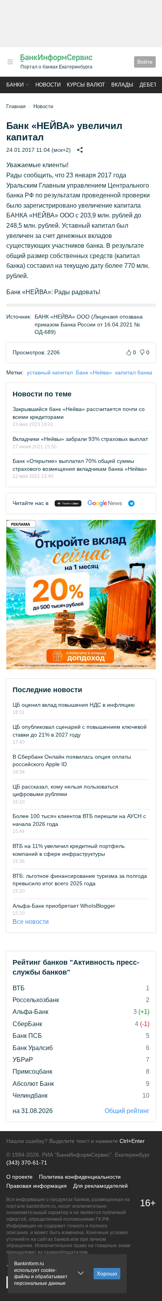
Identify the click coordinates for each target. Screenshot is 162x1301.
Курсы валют (86, 85)
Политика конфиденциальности (80, 1177)
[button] (10, 62)
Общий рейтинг (127, 1111)
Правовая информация (36, 1186)
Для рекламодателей (100, 1186)
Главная (16, 106)
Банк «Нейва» (94, 372)
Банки (15, 85)
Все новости (31, 921)
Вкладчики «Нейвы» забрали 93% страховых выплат (80, 439)
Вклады (122, 85)
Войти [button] (145, 62)
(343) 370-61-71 (26, 1162)
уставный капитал (50, 372)
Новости (48, 85)
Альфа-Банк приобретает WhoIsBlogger (64, 906)
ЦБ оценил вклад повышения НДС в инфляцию (74, 705)
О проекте (19, 1177)
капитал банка (133, 372)
